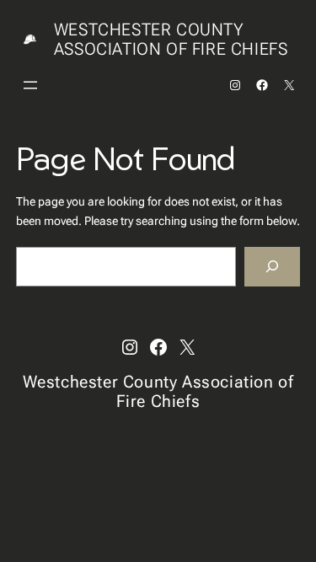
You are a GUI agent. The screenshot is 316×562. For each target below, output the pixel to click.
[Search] (272, 266)
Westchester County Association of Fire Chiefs (171, 39)
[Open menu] (30, 85)
